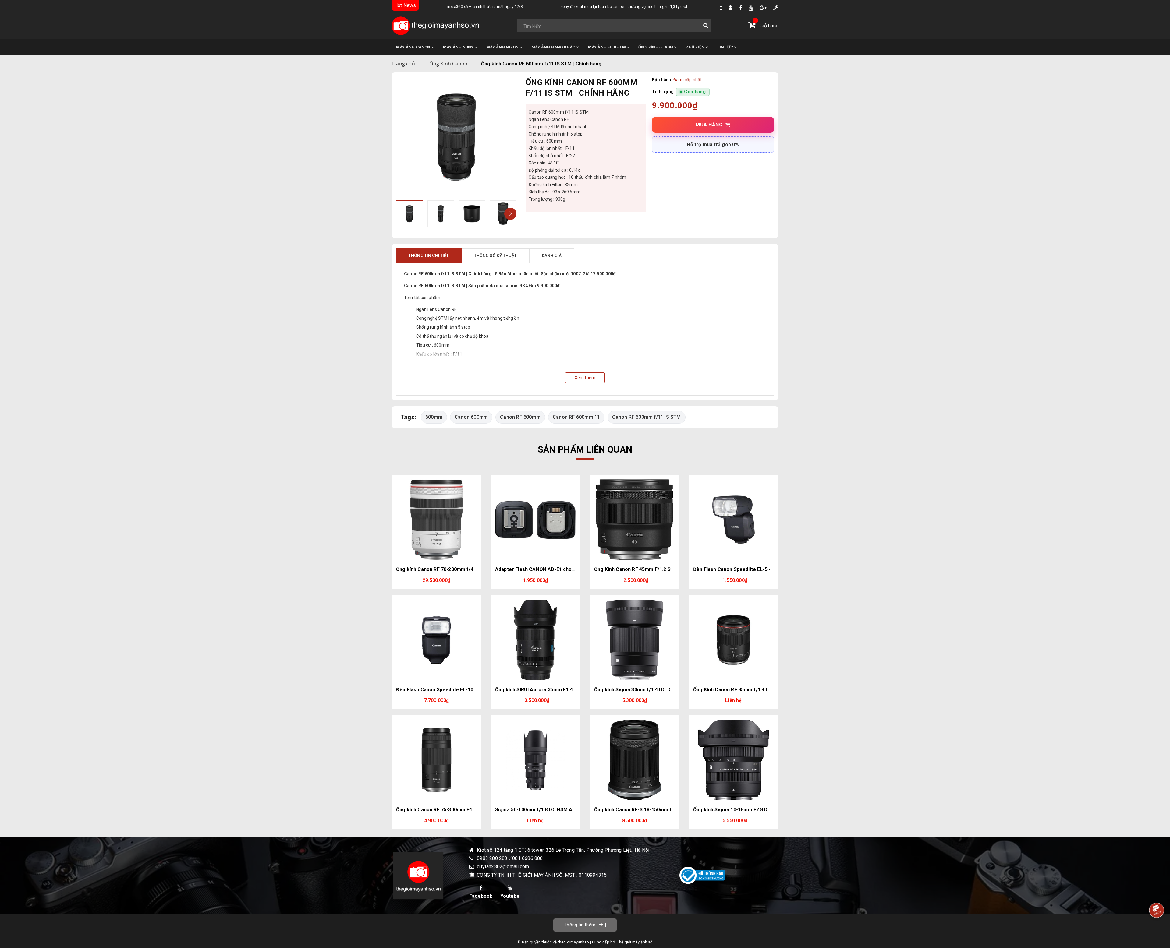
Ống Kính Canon (448, 63)
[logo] (435, 25)
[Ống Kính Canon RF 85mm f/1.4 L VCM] (733, 640)
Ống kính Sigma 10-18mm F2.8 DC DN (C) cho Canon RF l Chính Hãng (772, 809)
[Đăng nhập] (730, 8)
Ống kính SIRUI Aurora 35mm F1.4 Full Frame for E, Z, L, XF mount (571, 689)
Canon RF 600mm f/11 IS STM (646, 417)
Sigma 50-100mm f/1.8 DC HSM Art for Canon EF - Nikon (560, 809)
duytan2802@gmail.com (503, 866)
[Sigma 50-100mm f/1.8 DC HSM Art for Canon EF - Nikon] (535, 760)
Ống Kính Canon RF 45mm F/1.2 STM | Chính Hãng (651, 569)
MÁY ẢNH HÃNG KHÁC (553, 47)
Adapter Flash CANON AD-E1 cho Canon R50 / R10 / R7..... (561, 569)
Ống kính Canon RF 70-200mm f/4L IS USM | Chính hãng (459, 569)
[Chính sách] (775, 8)
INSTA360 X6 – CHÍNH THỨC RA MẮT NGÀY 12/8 (461, 6)
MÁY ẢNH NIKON (503, 47)
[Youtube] (751, 8)
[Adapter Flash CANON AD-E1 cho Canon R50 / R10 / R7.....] (535, 519)
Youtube (509, 896)
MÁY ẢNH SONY (459, 47)
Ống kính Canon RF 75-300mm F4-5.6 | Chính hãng (453, 809)
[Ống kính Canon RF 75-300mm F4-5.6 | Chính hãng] (436, 760)
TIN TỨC (725, 47)
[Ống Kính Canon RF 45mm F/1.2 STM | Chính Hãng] (634, 519)
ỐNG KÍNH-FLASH (656, 47)
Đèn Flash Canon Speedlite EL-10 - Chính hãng (449, 689)
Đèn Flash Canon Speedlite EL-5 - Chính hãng (745, 569)
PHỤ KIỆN (695, 47)
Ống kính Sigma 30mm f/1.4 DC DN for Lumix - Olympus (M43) (665, 689)
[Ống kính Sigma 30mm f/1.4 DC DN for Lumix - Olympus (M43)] (634, 640)
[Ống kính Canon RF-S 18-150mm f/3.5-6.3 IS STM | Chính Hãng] (634, 760)
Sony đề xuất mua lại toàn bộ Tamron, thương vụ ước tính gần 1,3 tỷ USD (600, 6)
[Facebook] (740, 8)
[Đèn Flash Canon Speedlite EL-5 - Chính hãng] (733, 519)
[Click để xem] (456, 137)
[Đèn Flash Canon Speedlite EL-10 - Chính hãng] (436, 640)
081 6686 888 (527, 858)
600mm (433, 417)
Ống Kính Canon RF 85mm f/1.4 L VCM (737, 689)
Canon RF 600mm (520, 417)
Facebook (481, 896)
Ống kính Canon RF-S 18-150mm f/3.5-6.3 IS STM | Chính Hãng (665, 809)
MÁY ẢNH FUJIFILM (607, 47)
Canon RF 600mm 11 (576, 417)
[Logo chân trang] (418, 875)
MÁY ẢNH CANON (413, 47)
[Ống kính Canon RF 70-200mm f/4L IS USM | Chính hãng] (436, 519)
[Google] (763, 8)
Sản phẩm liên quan (585, 449)
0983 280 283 (493, 858)
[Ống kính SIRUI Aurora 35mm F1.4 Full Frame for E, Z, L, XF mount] (535, 640)
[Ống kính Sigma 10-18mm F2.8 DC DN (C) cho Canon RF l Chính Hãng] (733, 760)
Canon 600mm (471, 417)
